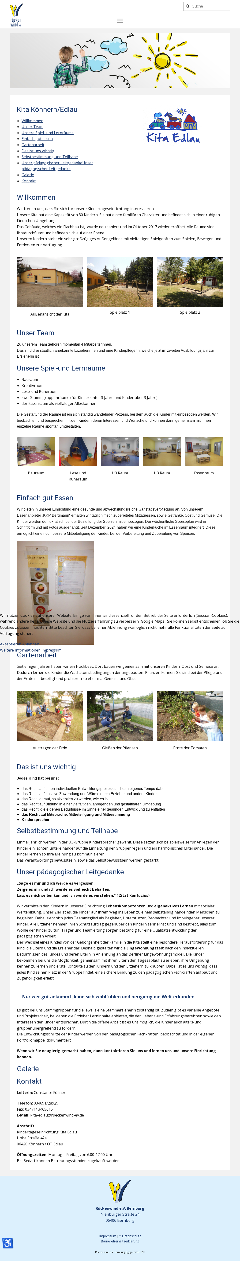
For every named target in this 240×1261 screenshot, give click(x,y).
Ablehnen (30, 644)
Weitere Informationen (20, 650)
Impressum (51, 650)
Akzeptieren (10, 644)
